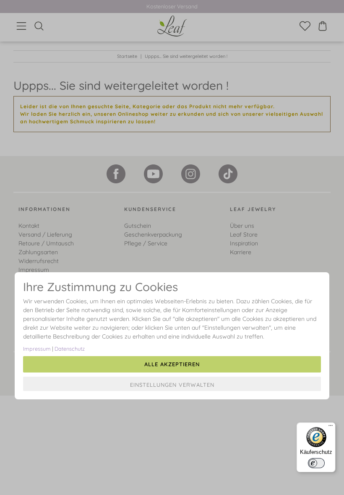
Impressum (37, 348)
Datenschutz (70, 348)
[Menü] (331, 427)
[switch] (316, 463)
